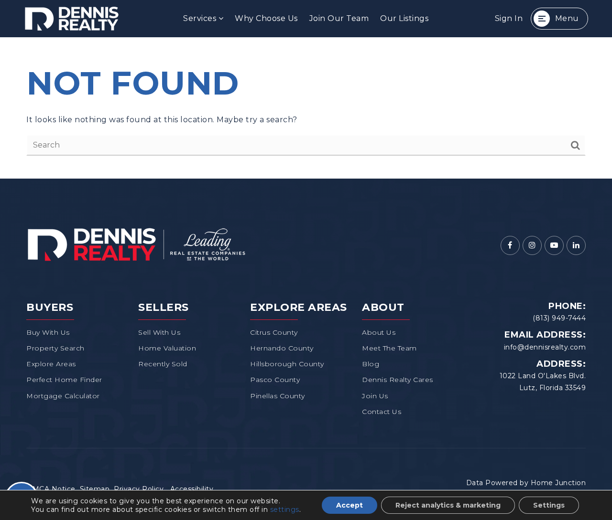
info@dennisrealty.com (545, 347)
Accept (349, 505)
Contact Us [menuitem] (381, 411)
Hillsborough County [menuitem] (287, 364)
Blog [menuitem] (370, 364)
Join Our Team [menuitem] (339, 18)
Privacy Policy (139, 489)
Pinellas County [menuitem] (277, 396)
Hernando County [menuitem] (282, 348)
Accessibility (192, 489)
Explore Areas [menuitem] (51, 364)
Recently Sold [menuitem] (162, 364)
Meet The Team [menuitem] (389, 348)
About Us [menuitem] (378, 332)
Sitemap (95, 489)
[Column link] (103, 19)
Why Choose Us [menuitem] (266, 18)
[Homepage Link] (136, 243)
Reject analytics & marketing (448, 505)
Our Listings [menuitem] (404, 18)
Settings (549, 505)
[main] (306, 108)
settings (284, 509)
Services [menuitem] (201, 18)
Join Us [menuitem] (375, 396)
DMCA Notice (51, 489)
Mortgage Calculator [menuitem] (63, 396)
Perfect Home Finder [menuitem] (64, 379)
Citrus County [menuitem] (274, 332)
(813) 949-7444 (559, 318)
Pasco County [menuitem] (275, 379)
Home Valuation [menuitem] (167, 348)
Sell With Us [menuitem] (159, 332)
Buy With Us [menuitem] (48, 332)
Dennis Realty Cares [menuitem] (397, 379)
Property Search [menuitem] (55, 348)
